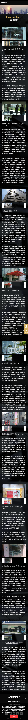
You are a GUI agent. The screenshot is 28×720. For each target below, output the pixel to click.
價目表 (26, 327)
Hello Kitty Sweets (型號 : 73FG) (13, 566)
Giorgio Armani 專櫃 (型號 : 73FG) (13, 49)
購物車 (26, 332)
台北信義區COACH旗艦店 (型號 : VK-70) (13, 507)
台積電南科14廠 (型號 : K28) (12, 290)
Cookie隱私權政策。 (7, 712)
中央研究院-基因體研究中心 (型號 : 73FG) (14, 124)
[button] (25, 43)
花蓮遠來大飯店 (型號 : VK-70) (12, 363)
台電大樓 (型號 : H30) (9, 211)
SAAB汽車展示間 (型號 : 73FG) (12, 643)
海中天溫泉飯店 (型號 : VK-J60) (13, 434)
